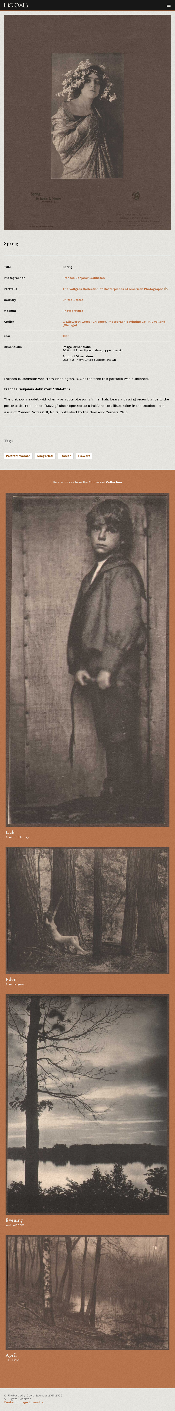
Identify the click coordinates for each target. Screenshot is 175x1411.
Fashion (65, 456)
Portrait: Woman (18, 456)
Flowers (84, 456)
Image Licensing (31, 1402)
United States (73, 300)
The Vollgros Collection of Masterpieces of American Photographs (113, 289)
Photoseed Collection (105, 482)
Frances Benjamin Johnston (84, 278)
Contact (10, 1402)
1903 (66, 336)
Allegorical (45, 456)
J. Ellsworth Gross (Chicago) (84, 321)
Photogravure (73, 310)
